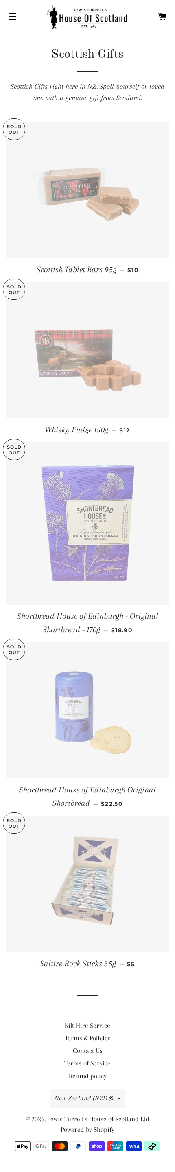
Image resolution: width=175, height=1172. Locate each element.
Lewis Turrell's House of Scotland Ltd (98, 1119)
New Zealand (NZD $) (84, 1098)
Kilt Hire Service (87, 1025)
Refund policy (88, 1076)
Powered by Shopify (87, 1129)
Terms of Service (87, 1063)
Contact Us (88, 1050)
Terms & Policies (88, 1038)
